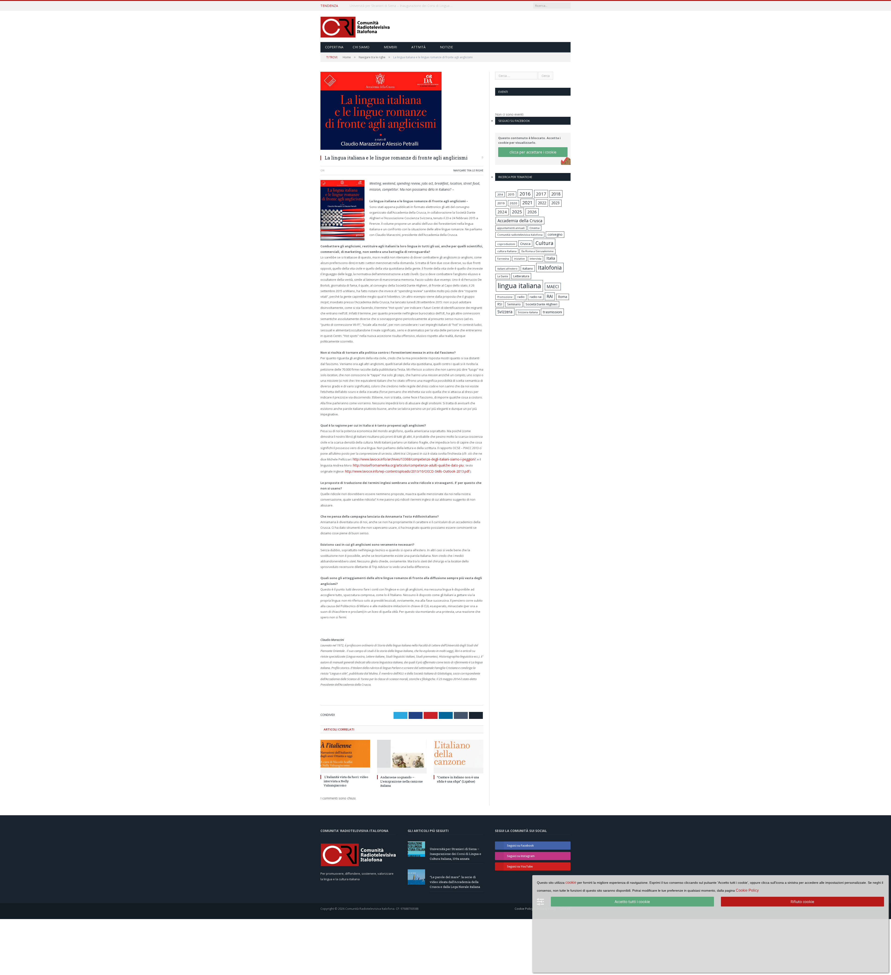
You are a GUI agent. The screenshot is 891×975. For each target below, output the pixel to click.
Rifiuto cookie (802, 901)
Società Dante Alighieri (541, 304)
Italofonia (550, 267)
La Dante (502, 276)
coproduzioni (506, 244)
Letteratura (521, 276)
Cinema (534, 228)
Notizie (446, 47)
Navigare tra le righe (468, 170)
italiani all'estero (507, 268)
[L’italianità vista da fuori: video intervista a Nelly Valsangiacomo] (345, 754)
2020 (513, 203)
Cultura (544, 243)
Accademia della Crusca (519, 220)
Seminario (514, 304)
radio (521, 297)
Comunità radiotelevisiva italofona (519, 234)
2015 (511, 194)
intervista (535, 258)
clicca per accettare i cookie (533, 152)
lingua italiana (519, 285)
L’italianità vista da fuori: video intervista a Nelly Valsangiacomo (346, 779)
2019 (501, 203)
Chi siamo (361, 47)
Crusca (525, 243)
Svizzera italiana (528, 312)
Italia (550, 258)
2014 (500, 194)
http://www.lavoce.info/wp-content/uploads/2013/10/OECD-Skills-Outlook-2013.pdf (390, 470)
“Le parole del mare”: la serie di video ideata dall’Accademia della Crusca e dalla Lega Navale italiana (403, 6)
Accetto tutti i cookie (632, 901)
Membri (390, 47)
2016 (525, 193)
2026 (532, 212)
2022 (542, 202)
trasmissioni (552, 312)
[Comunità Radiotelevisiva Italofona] (355, 26)
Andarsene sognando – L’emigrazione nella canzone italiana (401, 779)
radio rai (536, 297)
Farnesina (503, 258)
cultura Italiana (507, 251)
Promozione (505, 297)
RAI (550, 296)
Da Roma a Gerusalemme (537, 251)
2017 (541, 194)
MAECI (553, 286)
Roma (562, 296)
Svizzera (505, 311)
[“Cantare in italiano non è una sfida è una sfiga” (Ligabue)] (458, 754)
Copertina (334, 47)
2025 (517, 212)
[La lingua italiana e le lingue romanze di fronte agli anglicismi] (401, 111)
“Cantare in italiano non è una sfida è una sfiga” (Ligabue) (458, 777)
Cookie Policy (524, 907)
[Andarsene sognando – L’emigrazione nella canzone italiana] (402, 754)
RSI (499, 304)
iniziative (519, 258)
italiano (528, 268)
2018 (556, 194)
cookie (570, 882)
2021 (527, 202)
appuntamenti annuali (511, 228)
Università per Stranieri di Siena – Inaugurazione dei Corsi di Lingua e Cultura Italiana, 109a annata (455, 852)
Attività (418, 47)
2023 (555, 202)
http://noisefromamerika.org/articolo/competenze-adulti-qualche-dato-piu (405, 464)
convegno (555, 234)
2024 (502, 212)
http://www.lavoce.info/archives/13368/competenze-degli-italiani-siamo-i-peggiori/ (410, 459)
